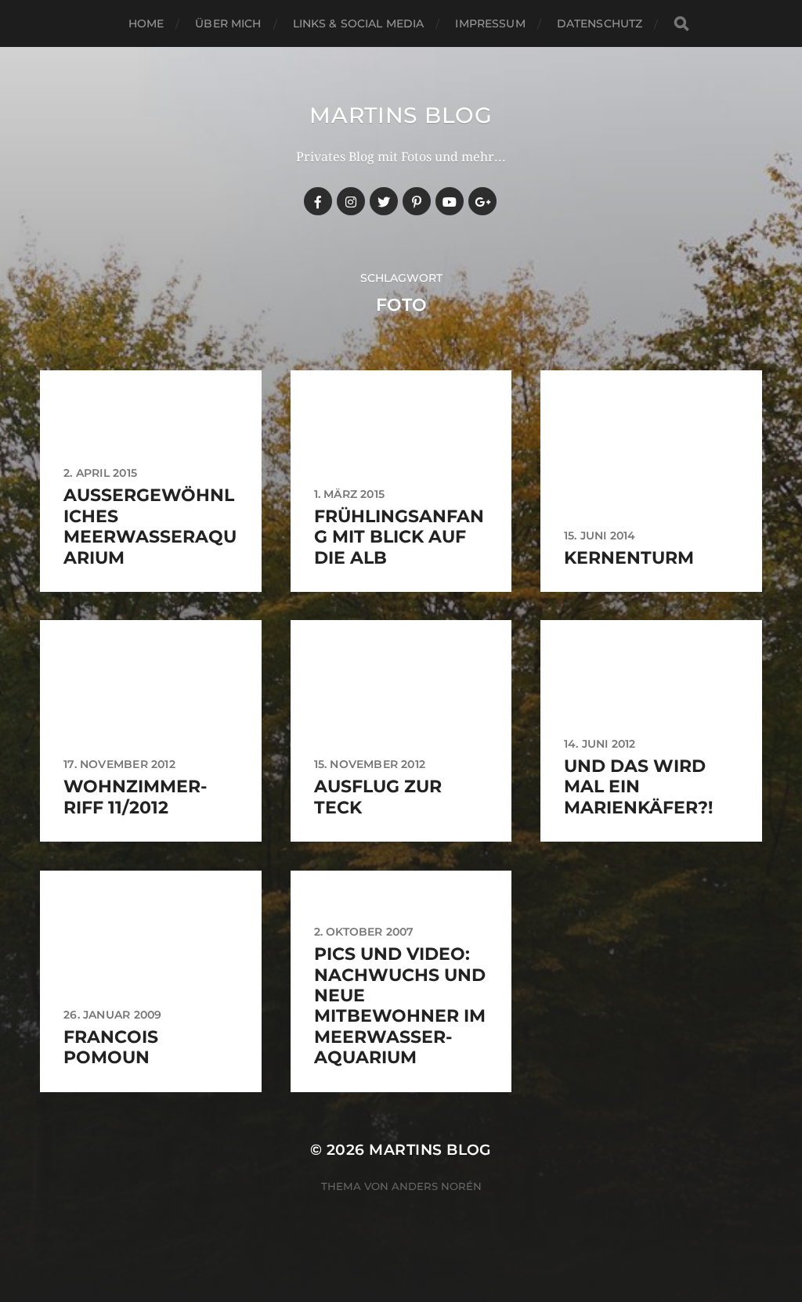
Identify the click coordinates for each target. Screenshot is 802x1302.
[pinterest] (417, 201)
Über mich (228, 23)
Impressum (490, 23)
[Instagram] (351, 201)
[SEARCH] (681, 23)
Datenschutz (600, 23)
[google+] (482, 201)
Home (146, 23)
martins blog (400, 115)
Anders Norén (437, 1186)
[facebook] (318, 201)
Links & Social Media (358, 23)
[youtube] (449, 201)
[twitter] (384, 201)
